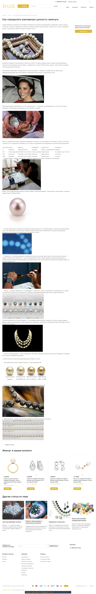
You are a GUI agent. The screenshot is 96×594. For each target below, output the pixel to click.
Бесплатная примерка (27, 563)
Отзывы (23, 572)
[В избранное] (13, 488)
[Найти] (62, 6)
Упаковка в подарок (26, 566)
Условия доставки (45, 559)
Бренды (4, 559)
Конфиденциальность (81, 585)
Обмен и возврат (26, 559)
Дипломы (24, 570)
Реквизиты (24, 575)
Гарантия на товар (45, 561)
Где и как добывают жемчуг (11, 522)
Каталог (4, 557)
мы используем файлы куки (61, 592)
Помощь (42, 554)
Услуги (4, 561)
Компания (24, 554)
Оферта (92, 585)
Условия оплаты (44, 557)
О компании (24, 557)
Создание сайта (6, 590)
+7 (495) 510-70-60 (60, 1)
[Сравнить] (17, 488)
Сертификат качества (27, 568)
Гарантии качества (26, 561)
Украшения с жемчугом (57, 522)
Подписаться (53, 546)
